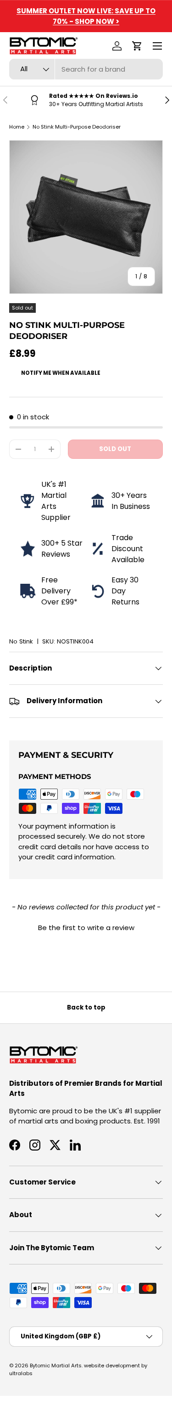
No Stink (21, 641)
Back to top (86, 1007)
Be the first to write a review (86, 927)
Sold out (115, 449)
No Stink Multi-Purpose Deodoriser (77, 126)
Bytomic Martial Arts (56, 1365)
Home (16, 126)
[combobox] (86, 69)
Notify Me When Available (60, 373)
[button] (137, 46)
